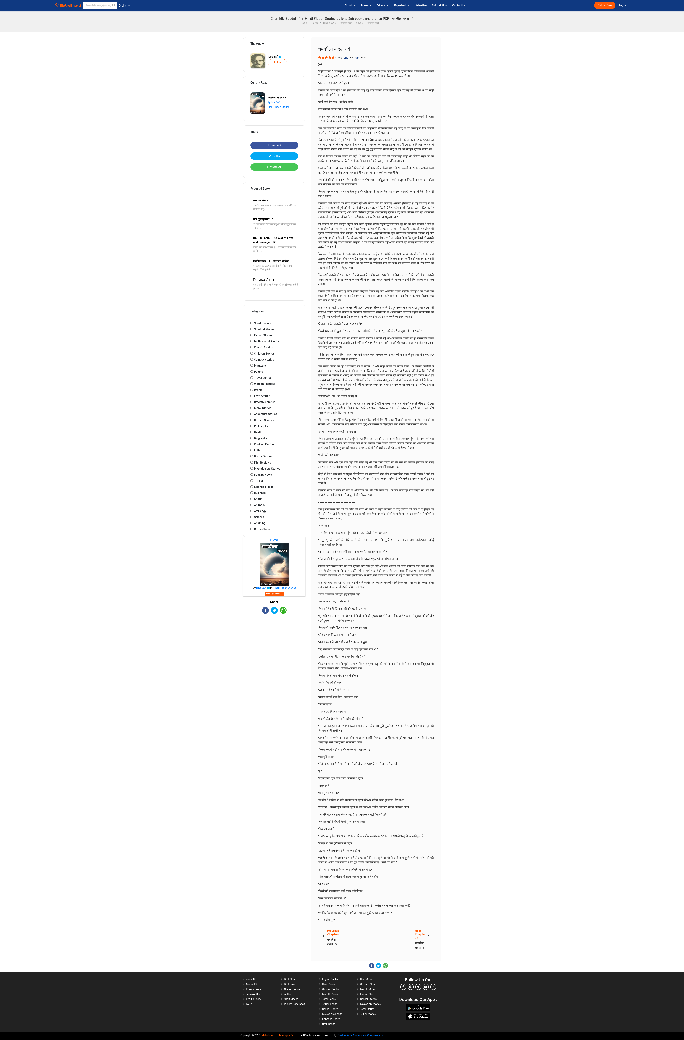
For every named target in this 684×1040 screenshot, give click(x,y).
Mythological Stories (267, 468)
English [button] (122, 5)
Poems (258, 371)
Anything (259, 523)
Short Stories (262, 323)
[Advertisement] (274, 645)
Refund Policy (253, 999)
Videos (381, 5)
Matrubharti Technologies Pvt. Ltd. (281, 1035)
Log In (622, 5)
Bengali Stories (368, 999)
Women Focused (264, 384)
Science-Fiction (264, 486)
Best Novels (290, 984)
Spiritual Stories (264, 329)
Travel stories (262, 377)
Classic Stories (263, 347)
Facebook (275, 145)
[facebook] (403, 987)
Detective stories (264, 402)
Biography (260, 438)
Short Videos (291, 999)
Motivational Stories (267, 341)
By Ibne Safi (273, 102)
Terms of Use (253, 994)
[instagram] (411, 987)
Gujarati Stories (368, 984)
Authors (288, 994)
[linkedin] (433, 987)
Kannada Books (331, 1019)
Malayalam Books (332, 1014)
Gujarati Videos (292, 989)
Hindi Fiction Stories (278, 106)
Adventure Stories (265, 414)
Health (258, 432)
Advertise (421, 5)
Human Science (264, 420)
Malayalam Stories (370, 1004)
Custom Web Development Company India (361, 1035)
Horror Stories (263, 456)
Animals (259, 505)
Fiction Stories (263, 335)
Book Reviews (263, 474)
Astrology (260, 511)
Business (260, 493)
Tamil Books (329, 999)
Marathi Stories (368, 989)
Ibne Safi (273, 56)
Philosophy (261, 426)
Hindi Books (328, 984)
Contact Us (459, 5)
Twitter (276, 156)
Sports (258, 499)
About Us (350, 5)
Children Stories (264, 353)
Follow (277, 62)
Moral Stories (262, 408)
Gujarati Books (330, 989)
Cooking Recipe (264, 444)
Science (259, 517)
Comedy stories (264, 359)
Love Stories (262, 396)
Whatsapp (276, 166)
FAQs (249, 1004)
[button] (114, 5)
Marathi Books (330, 994)
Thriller (258, 480)
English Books (330, 979)
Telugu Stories (368, 1014)
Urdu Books (328, 1024)
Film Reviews (262, 462)
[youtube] (426, 987)
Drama (258, 390)
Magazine (260, 365)
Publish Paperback (294, 1004)
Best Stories (290, 979)
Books (365, 5)
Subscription (439, 5)
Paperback (401, 5)
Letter (258, 450)
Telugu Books (329, 1004)
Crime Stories (262, 529)
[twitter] (418, 987)
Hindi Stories (367, 979)
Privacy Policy (253, 989)
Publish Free (605, 5)
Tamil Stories (367, 1009)
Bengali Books (330, 1009)
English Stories (368, 994)
